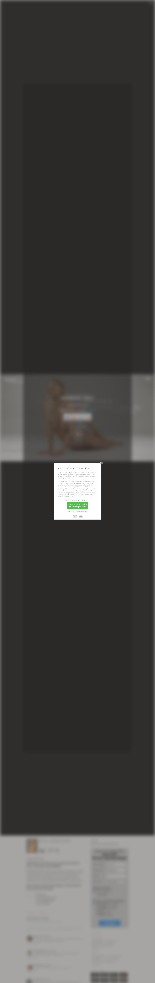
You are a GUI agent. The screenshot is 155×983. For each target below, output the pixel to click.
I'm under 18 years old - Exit (78, 511)
